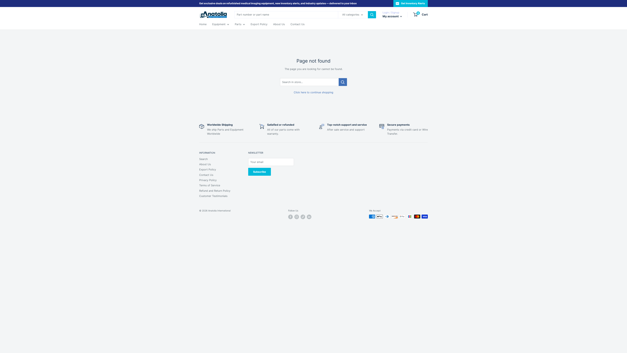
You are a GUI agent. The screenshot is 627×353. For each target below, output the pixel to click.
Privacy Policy (208, 180)
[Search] (372, 14)
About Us (279, 24)
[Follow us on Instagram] (296, 217)
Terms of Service (209, 185)
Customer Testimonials (213, 196)
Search (203, 159)
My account (391, 16)
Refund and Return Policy (214, 190)
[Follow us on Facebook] (290, 217)
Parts (238, 24)
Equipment (218, 24)
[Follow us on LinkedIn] (309, 217)
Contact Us (297, 24)
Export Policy (259, 24)
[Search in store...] (343, 82)
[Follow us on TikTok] (303, 217)
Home (203, 24)
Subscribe (259, 171)
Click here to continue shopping (313, 92)
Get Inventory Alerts (413, 3)
